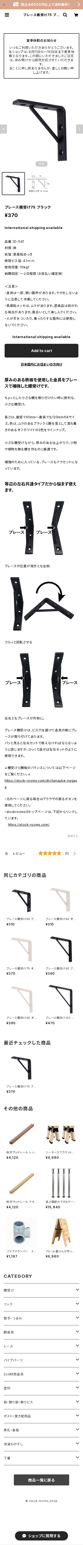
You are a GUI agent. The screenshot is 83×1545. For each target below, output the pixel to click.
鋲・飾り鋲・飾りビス (18, 1402)
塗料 (7, 1388)
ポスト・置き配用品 (17, 1416)
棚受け (9, 1290)
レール (8, 1346)
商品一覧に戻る (41, 1480)
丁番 (7, 1458)
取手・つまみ (13, 1318)
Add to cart (41, 350)
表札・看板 (11, 1430)
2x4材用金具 (14, 1374)
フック (8, 1304)
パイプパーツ (13, 1360)
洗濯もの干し (13, 1444)
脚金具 (9, 1332)
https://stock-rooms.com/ (29, 824)
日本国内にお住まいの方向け (41, 364)
